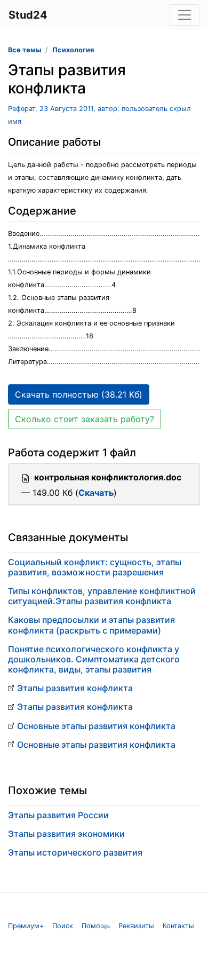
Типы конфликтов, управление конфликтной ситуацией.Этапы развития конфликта (102, 596)
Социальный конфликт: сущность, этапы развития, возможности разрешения (94, 567)
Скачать (96, 492)
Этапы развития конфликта (75, 688)
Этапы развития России (58, 815)
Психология (73, 50)
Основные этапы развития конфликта (96, 726)
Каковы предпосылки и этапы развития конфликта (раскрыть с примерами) (91, 624)
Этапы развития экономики (66, 833)
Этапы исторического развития (75, 852)
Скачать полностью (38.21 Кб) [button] (78, 394)
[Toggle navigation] (184, 15)
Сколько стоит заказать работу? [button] (84, 419)
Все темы (24, 50)
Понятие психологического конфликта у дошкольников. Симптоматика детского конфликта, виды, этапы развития (94, 659)
